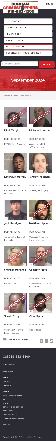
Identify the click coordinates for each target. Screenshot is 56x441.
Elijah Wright (12, 130)
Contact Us (8, 411)
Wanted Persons (15, 46)
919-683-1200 (19, 356)
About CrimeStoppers (12, 396)
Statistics (7, 385)
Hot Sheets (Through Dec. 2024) (23, 53)
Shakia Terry (11, 316)
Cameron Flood (38, 269)
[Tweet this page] (41, 341)
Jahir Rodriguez (13, 223)
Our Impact (8, 381)
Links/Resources (10, 415)
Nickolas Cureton (39, 130)
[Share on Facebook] (46, 341)
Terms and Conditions (13, 407)
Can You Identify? (15, 40)
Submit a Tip (16, 21)
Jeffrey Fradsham (40, 176)
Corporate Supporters (13, 418)
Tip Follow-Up (18, 27)
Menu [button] (47, 4)
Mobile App (15, 34)
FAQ (4, 399)
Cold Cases (8, 371)
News (5, 403)
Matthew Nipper (39, 223)
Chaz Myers (36, 316)
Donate (6, 425)
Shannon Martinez (15, 269)
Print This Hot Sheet (17, 339)
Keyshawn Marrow (15, 176)
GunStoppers (9, 365)
